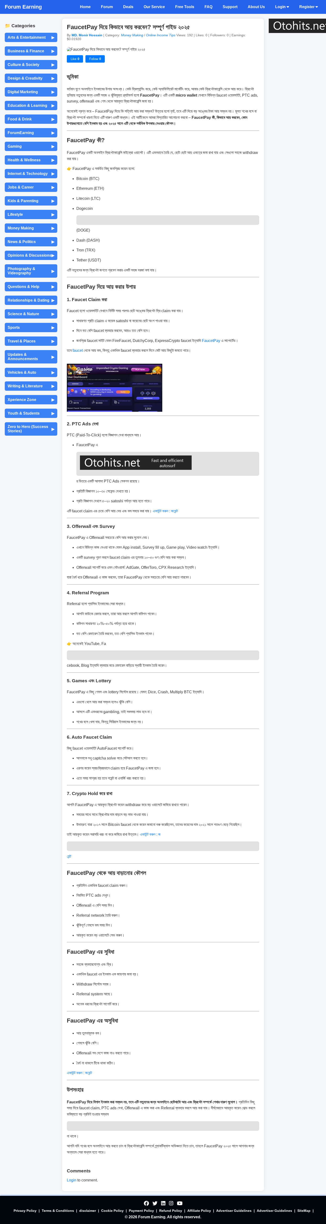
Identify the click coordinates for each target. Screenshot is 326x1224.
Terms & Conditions (58, 1211)
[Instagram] (171, 1203)
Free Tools (184, 7)
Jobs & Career (31, 187)
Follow (95, 59)
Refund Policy (170, 1211)
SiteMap (303, 1211)
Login (281, 7)
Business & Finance (31, 51)
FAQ (208, 7)
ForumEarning (31, 133)
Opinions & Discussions (31, 255)
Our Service (154, 7)
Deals (128, 7)
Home (85, 7)
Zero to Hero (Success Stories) (31, 429)
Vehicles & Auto (31, 372)
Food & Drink (31, 119)
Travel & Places (31, 341)
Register (307, 7)
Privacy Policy (25, 1211)
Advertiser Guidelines (234, 1211)
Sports (31, 327)
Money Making (31, 228)
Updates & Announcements (31, 356)
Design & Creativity (31, 78)
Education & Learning (31, 105)
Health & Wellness (31, 160)
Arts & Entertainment (31, 37)
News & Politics (31, 242)
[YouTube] (179, 1203)
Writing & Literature (31, 386)
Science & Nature (31, 314)
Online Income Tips (161, 35)
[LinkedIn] (163, 1203)
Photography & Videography (31, 271)
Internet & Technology (31, 174)
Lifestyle (31, 214)
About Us (256, 7)
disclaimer (87, 1211)
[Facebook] (146, 1203)
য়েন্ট (69, 856)
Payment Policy (141, 1211)
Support (230, 7)
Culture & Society (31, 65)
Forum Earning (23, 7)
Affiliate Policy (199, 1211)
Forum (107, 7)
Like (75, 59)
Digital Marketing (31, 92)
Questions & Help (31, 287)
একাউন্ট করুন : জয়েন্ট (166, 511)
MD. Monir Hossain (87, 35)
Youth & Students (31, 413)
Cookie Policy (112, 1211)
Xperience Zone (31, 400)
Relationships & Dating (31, 300)
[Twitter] (155, 1203)
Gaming (31, 146)
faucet (78, 350)
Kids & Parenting (31, 201)
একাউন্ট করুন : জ (150, 834)
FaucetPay (210, 341)
